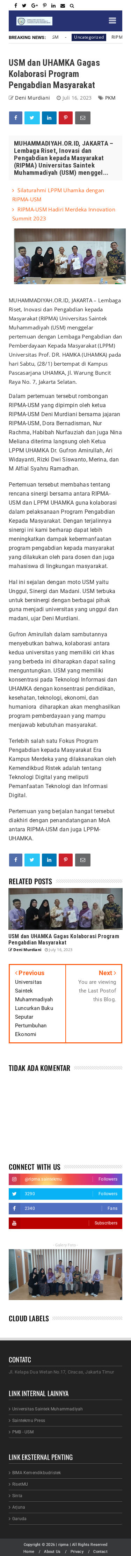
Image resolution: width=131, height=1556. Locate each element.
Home (28, 1552)
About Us (52, 1552)
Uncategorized (82, 37)
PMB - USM (23, 1432)
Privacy (77, 1552)
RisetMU (20, 1484)
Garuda (19, 1518)
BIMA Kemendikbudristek (36, 1472)
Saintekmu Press (28, 1420)
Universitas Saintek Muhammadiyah (47, 1409)
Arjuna (18, 1507)
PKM (110, 97)
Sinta (17, 1495)
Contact (100, 1552)
